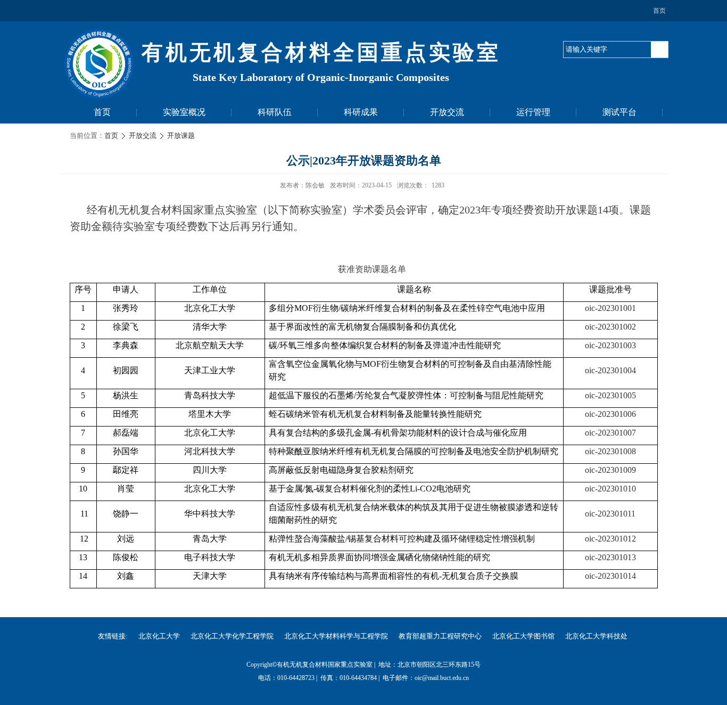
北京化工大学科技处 (596, 636)
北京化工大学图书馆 (523, 636)
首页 (659, 10)
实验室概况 (184, 112)
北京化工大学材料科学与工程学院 (336, 636)
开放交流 (447, 112)
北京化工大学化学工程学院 (232, 636)
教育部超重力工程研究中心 (440, 636)
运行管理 (533, 112)
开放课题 (181, 136)
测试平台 (619, 112)
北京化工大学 (159, 636)
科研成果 (361, 112)
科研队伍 (275, 112)
